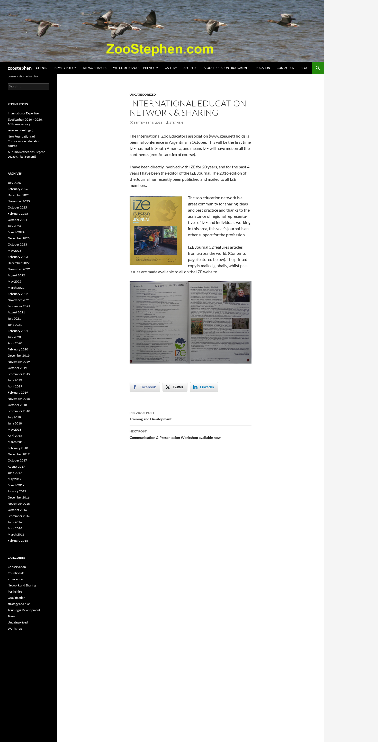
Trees (11, 616)
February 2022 (18, 294)
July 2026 (14, 183)
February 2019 (18, 392)
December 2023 (19, 238)
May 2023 (14, 250)
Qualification (16, 598)
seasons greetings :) (20, 130)
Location (263, 67)
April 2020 (15, 343)
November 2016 (19, 503)
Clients (41, 67)
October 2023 (17, 244)
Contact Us (285, 67)
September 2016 (19, 516)
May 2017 (14, 479)
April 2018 (15, 436)
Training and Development (151, 416)
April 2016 (15, 528)
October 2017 (17, 460)
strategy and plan (19, 604)
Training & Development (24, 610)
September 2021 (19, 306)
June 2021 (15, 325)
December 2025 (19, 195)
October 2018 (17, 405)
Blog (304, 67)
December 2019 (19, 355)
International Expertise (23, 113)
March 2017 (16, 485)
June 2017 (15, 473)
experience (15, 579)
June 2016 (15, 522)
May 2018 (14, 429)
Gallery (171, 67)
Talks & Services (94, 67)
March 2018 (16, 442)
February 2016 (18, 540)
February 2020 (18, 349)
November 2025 (19, 201)
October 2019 (17, 368)
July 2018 (14, 417)
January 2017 (17, 491)
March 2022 (16, 287)
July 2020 (14, 337)
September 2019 (19, 374)
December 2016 (19, 497)
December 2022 (19, 263)
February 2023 (18, 257)
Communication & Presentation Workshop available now (175, 434)
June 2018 (15, 423)
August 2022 (16, 275)
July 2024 (14, 226)
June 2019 (15, 380)
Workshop (15, 628)
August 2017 (16, 466)
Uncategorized (143, 94)
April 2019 (15, 386)
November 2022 (19, 269)
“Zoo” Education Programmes (226, 67)
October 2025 (17, 207)
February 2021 (18, 331)
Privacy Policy (65, 67)
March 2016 (16, 534)
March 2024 (16, 232)
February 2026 (18, 189)
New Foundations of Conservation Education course (24, 141)
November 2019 (19, 362)
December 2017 (19, 454)
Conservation (17, 567)
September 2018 (19, 411)
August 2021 (16, 312)
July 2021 (14, 318)
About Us (190, 67)
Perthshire (15, 591)
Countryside (16, 573)
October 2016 (17, 510)
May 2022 (14, 281)
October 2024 (17, 220)
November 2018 (19, 399)
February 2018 (18, 448)
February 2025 (18, 213)
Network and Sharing (22, 585)
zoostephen (20, 68)
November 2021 (19, 300)
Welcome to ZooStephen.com (135, 67)
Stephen (176, 122)
